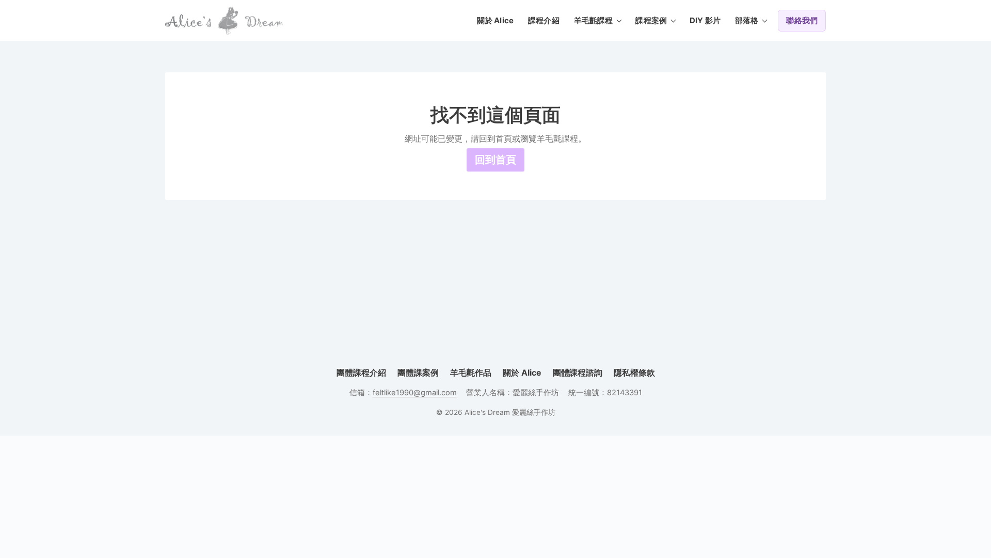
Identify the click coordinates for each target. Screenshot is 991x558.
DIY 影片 (705, 20)
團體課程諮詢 (577, 372)
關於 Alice (495, 20)
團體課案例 (418, 372)
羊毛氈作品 (470, 372)
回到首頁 (495, 159)
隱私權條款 (634, 372)
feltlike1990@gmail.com (415, 392)
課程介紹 (544, 20)
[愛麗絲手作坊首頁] (224, 21)
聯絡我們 (802, 20)
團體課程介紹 (361, 372)
